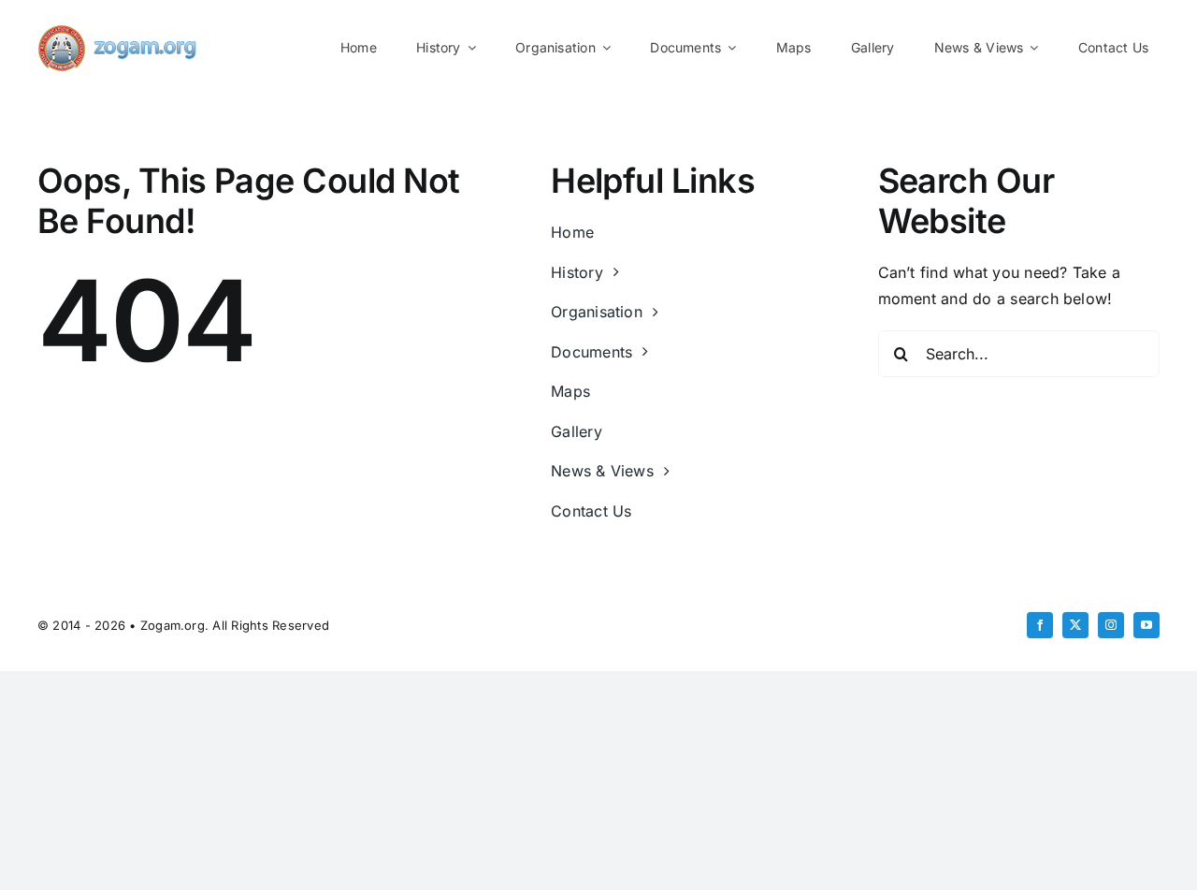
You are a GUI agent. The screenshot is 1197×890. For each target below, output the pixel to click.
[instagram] (1111, 625)
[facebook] (1040, 625)
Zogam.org (172, 625)
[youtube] (1146, 625)
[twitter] (1075, 625)
